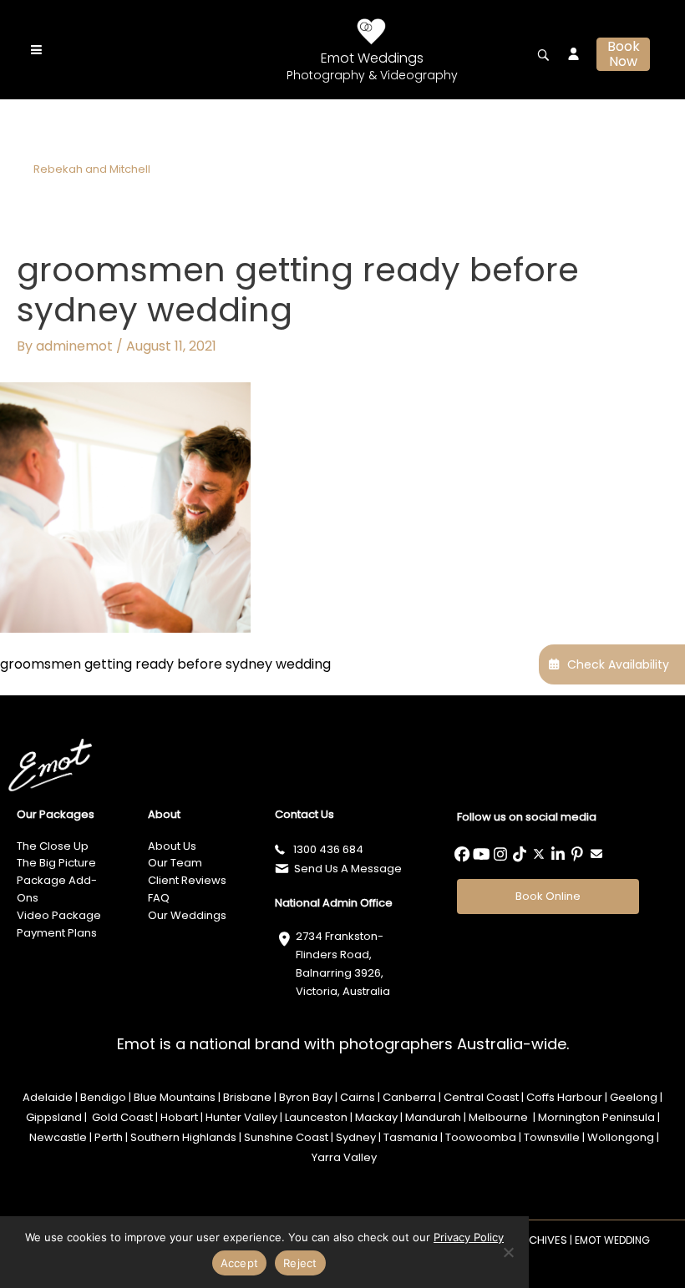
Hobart (179, 1117)
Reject (300, 1263)
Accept (240, 1263)
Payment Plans (57, 933)
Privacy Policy (469, 1237)
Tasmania (410, 1137)
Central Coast (481, 1097)
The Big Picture (56, 863)
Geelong (633, 1097)
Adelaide (48, 1097)
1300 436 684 (328, 849)
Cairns (357, 1097)
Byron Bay (305, 1097)
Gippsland (54, 1117)
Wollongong (620, 1137)
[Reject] (508, 1252)
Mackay (376, 1117)
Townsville (552, 1137)
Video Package (59, 915)
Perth (108, 1137)
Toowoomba (480, 1137)
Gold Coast (121, 1117)
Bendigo (103, 1097)
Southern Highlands (182, 1137)
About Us (172, 846)
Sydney (356, 1137)
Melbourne (499, 1117)
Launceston (316, 1117)
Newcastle (58, 1137)
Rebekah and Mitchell (91, 169)
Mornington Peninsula (596, 1117)
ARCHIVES (541, 1240)
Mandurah (433, 1117)
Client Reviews (187, 880)
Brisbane (247, 1097)
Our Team (175, 863)
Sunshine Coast (286, 1137)
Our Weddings (187, 915)
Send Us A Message (348, 868)
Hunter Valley (241, 1117)
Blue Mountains (175, 1097)
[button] (623, 54)
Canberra (409, 1097)
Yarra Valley (344, 1157)
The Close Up (53, 846)
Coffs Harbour (564, 1097)
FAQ (159, 898)
